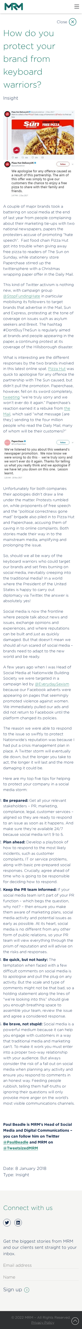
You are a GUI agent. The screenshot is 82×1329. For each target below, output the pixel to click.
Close (62, 22)
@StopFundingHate (21, 296)
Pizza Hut (57, 369)
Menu (76, 6)
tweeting (11, 397)
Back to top (75, 1321)
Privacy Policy (42, 1322)
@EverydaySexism (52, 684)
